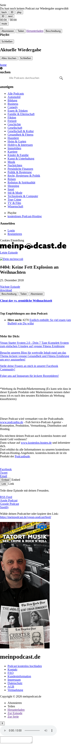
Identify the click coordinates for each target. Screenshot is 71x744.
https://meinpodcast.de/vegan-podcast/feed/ (25, 517)
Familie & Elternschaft (21, 114)
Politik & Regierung (20, 172)
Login (11, 230)
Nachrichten (15, 165)
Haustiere (13, 138)
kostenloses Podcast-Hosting (25, 216)
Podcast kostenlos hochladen (25, 666)
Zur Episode (15, 713)
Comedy (13, 107)
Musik (11, 162)
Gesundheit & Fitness (20, 134)
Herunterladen (34, 30)
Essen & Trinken (18, 110)
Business (13, 103)
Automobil (14, 97)
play (19, 12)
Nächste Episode (10, 286)
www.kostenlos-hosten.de (36, 442)
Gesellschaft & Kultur (21, 131)
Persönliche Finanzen (20, 168)
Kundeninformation (19, 676)
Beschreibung (53, 31)
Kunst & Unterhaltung (21, 158)
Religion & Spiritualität (21, 182)
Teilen (21, 31)
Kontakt (12, 669)
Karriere (12, 151)
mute (4, 23)
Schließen (7, 41)
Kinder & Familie (18, 155)
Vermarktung (15, 690)
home (3, 64)
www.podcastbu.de (11, 422)
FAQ (11, 672)
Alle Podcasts (16, 93)
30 (12, 12)
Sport (11, 189)
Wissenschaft (15, 206)
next (10, 16)
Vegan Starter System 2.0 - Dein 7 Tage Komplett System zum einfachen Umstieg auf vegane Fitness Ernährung (34, 344)
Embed (5, 479)
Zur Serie (13, 716)
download (6, 290)
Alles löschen (9, 58)
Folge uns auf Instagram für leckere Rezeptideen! (29, 375)
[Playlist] (1, 28)
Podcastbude (22, 456)
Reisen (12, 179)
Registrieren (15, 234)
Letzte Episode (9, 252)
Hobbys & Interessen (20, 144)
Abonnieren (8, 31)
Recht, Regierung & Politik (24, 175)
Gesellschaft (15, 127)
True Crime (14, 199)
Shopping (13, 185)
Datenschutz (15, 683)
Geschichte (14, 124)
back (4, 12)
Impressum (14, 679)
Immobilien (14, 148)
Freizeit (12, 121)
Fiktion (12, 117)
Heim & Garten (17, 141)
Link (4, 483)
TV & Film (14, 203)
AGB (11, 686)
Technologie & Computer (23, 196)
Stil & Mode (15, 192)
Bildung (12, 100)
